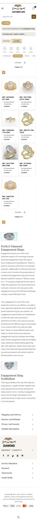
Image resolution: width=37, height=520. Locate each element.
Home (4, 29)
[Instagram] (8, 455)
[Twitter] (13, 455)
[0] (34, 8)
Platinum (27, 56)
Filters (7, 23)
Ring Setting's (6, 41)
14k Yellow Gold (18, 56)
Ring (12, 29)
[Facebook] (3, 455)
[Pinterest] (22, 455)
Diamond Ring (19, 29)
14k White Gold (7, 56)
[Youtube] (17, 455)
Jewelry (8, 29)
